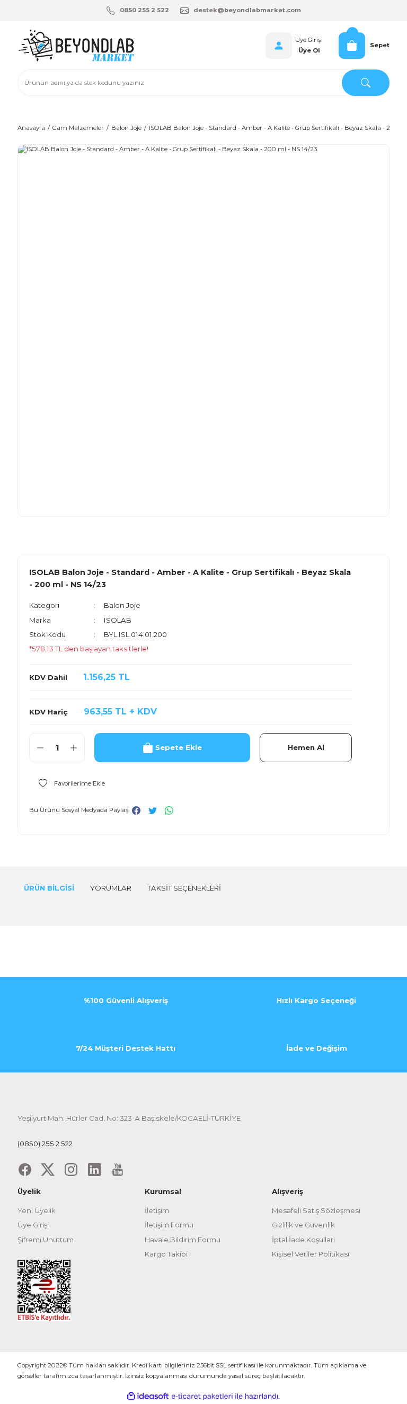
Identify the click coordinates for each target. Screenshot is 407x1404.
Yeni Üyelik (36, 1210)
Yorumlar (110, 888)
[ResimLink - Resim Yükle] (43, 1290)
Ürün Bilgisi (49, 888)
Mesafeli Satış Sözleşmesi (316, 1210)
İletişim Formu (169, 1224)
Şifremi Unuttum (45, 1239)
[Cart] (352, 45)
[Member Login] (279, 45)
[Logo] (75, 45)
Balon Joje (122, 605)
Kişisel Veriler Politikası (310, 1254)
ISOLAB (117, 620)
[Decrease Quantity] (40, 748)
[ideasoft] (148, 1396)
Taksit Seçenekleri (184, 888)
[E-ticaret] (202, 1396)
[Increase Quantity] (73, 748)
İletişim (157, 1210)
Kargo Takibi (166, 1254)
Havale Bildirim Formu (182, 1239)
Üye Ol (309, 50)
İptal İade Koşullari (303, 1239)
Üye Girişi (309, 39)
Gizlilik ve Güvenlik (303, 1224)
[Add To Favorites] (67, 783)
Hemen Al (306, 747)
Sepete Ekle (178, 747)
